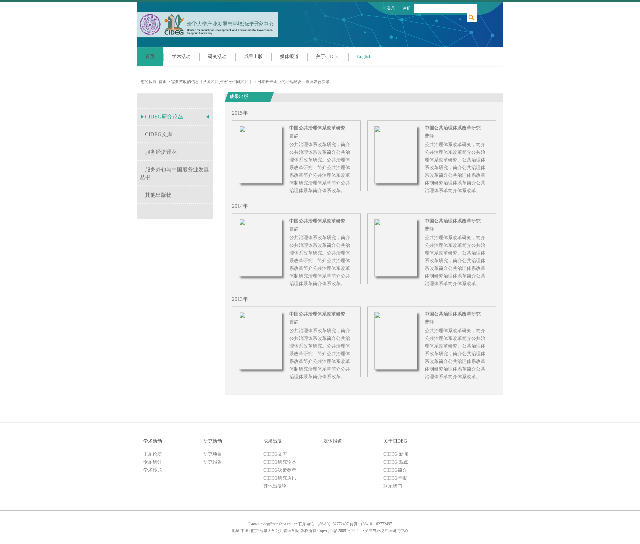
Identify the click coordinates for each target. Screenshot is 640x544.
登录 (391, 8)
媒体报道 (289, 56)
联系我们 (392, 486)
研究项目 (212, 454)
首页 (150, 56)
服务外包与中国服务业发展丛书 (174, 173)
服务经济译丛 (161, 152)
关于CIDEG (328, 56)
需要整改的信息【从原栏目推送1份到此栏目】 (212, 81)
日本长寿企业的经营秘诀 (279, 81)
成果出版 (253, 56)
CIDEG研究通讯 (279, 478)
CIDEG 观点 (395, 462)
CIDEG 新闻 (395, 454)
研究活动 (217, 56)
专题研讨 (152, 462)
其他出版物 (158, 195)
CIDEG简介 (395, 470)
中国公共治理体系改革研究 (317, 128)
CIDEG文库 (158, 134)
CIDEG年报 (395, 478)
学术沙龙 (152, 470)
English (364, 56)
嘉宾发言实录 (318, 81)
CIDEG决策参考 (279, 470)
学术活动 (181, 56)
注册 (407, 8)
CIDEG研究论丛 (164, 116)
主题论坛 (152, 454)
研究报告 (212, 462)
